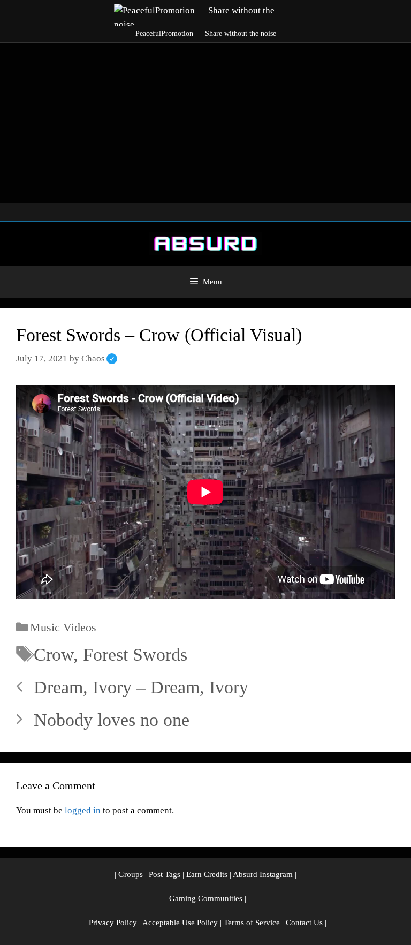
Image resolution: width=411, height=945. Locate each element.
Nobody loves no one (111, 720)
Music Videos (63, 627)
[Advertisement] (205, 123)
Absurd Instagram (263, 874)
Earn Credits (206, 874)
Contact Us (304, 922)
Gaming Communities (205, 898)
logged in (83, 810)
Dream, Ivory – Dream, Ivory (141, 687)
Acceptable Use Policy (180, 922)
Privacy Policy (113, 922)
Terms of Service (252, 922)
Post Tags (164, 874)
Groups (130, 874)
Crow (53, 654)
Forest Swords (135, 654)
